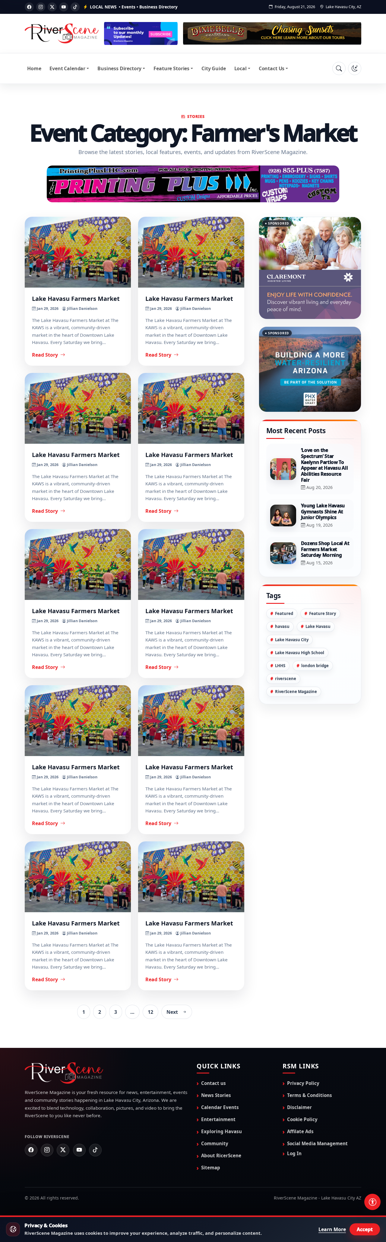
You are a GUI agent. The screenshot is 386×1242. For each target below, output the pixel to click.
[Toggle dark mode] (354, 68)
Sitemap (210, 1167)
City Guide (213, 68)
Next (172, 1011)
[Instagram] (40, 6)
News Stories (216, 1095)
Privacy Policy (303, 1083)
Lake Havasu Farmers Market (76, 299)
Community (214, 1143)
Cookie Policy (302, 1119)
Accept (365, 1229)
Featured (284, 588)
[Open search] (339, 68)
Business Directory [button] (119, 68)
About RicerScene (221, 1155)
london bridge (315, 639)
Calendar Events (220, 1107)
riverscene (285, 652)
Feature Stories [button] (171, 68)
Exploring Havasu (221, 1131)
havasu (282, 601)
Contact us (213, 1083)
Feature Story (322, 588)
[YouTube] (63, 6)
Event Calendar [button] (67, 68)
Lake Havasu (318, 601)
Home (34, 68)
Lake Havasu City (291, 613)
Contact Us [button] (271, 68)
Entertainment (218, 1119)
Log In (294, 1153)
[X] (52, 6)
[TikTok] (75, 6)
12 (150, 1011)
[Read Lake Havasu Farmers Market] (78, 252)
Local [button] (240, 68)
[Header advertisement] (141, 33)
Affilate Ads (300, 1131)
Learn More (332, 1229)
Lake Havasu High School (299, 626)
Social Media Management (317, 1143)
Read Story (45, 354)
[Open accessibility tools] (372, 1202)
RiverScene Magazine (296, 665)
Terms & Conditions (309, 1095)
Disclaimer (299, 1107)
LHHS (280, 639)
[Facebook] (29, 6)
